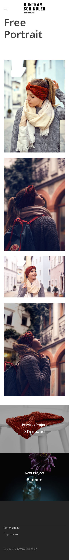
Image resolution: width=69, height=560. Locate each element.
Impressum (11, 534)
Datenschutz (12, 528)
